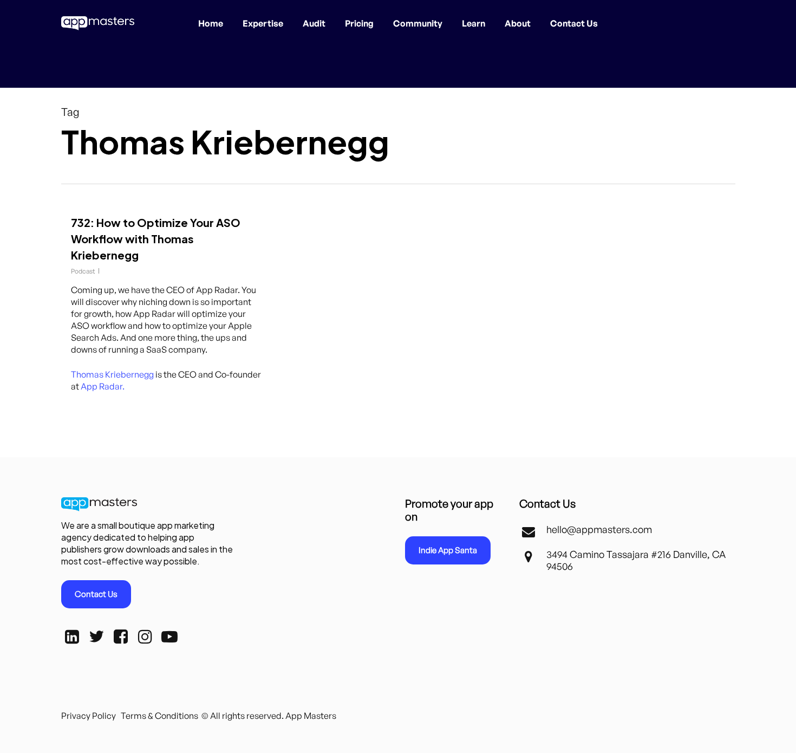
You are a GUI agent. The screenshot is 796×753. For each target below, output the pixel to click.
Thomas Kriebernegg (112, 374)
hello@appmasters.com (599, 529)
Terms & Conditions (159, 715)
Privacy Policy (88, 715)
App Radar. (103, 386)
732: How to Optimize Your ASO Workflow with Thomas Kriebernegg (155, 239)
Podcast (83, 271)
